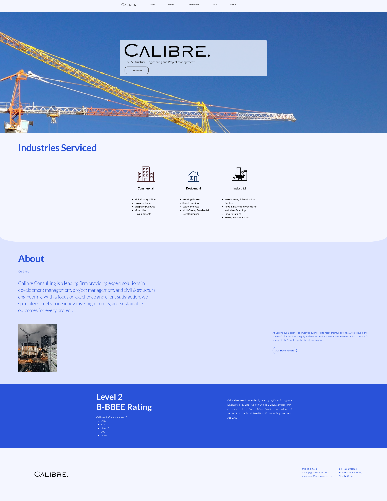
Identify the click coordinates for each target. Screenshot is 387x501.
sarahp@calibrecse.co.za (316, 472)
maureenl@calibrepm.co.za (317, 476)
